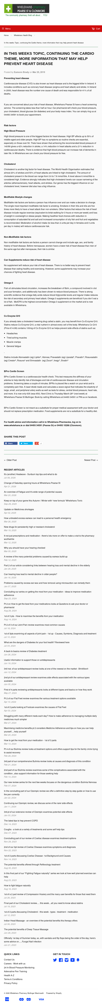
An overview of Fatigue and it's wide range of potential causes (33, 491)
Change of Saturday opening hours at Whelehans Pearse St (32, 482)
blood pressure (70, 291)
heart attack (41, 298)
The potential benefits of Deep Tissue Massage (26, 929)
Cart (97, 28)
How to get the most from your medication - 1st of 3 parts (30, 740)
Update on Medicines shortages (19, 509)
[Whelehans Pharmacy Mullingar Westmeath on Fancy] (77, 960)
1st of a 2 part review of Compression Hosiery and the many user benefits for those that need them (50, 894)
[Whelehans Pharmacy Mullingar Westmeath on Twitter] (55, 960)
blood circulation (29, 288)
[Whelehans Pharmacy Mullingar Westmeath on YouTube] (73, 960)
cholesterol (9, 176)
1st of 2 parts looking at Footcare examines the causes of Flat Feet (35, 707)
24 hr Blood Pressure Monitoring (19, 967)
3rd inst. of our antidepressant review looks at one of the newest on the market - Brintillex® (46, 668)
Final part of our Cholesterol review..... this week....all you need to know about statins (43, 903)
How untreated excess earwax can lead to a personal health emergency (37, 518)
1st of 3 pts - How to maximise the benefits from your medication (34, 616)
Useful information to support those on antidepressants (29, 659)
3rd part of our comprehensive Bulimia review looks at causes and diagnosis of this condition (47, 761)
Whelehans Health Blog (23, 35)
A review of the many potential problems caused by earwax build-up (35, 556)
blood (30, 176)
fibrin (67, 288)
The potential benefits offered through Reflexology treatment (32, 864)
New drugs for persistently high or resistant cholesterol (29, 526)
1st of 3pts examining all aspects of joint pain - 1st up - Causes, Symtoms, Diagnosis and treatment (50, 633)
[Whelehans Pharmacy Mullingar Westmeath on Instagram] (67, 960)
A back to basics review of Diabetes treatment (25, 651)
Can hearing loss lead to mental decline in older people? (30, 574)
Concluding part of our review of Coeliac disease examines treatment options (40, 838)
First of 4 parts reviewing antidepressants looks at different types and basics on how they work (48, 689)
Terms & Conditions (13, 979)
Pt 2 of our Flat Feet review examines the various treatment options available (40, 698)
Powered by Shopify (54, 993)
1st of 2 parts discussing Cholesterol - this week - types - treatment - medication (41, 911)
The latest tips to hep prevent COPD (21, 820)
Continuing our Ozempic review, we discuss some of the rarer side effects (38, 803)
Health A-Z (9, 975)
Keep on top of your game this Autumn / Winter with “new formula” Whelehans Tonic (43, 500)
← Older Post (10, 459)
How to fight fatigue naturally (17, 885)
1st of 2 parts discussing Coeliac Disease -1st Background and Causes (37, 855)
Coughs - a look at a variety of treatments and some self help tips (34, 829)
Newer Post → (91, 459)
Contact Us (9, 959)
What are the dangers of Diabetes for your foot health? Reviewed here (36, 642)
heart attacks (34, 182)
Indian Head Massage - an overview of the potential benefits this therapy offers (40, 920)
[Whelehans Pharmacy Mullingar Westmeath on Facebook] (61, 960)
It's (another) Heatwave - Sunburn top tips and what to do (30, 474)
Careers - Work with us (14, 963)
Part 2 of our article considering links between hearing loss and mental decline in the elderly (47, 565)
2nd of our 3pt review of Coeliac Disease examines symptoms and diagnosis (40, 846)
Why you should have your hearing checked (24, 547)
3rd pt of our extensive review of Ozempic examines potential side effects (38, 811)
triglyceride (61, 294)
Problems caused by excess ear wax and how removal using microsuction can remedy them (47, 582)
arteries (7, 182)
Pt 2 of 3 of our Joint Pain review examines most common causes (34, 624)
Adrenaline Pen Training (15, 971)
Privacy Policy (10, 983)
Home (6, 35)
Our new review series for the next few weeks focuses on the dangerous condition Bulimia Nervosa (50, 782)
